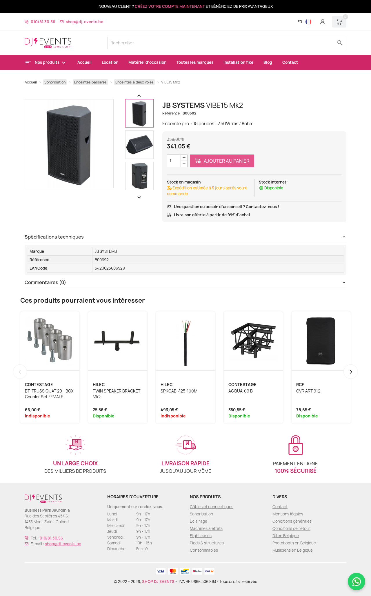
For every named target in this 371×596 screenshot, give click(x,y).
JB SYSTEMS (106, 251)
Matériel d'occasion (147, 62)
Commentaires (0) (45, 282)
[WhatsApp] (356, 581)
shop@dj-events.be (84, 21)
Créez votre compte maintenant (170, 6)
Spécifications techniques (54, 237)
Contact (290, 62)
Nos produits (47, 62)
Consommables (204, 550)
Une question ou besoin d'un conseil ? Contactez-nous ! (226, 206)
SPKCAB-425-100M (179, 391)
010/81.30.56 (43, 21)
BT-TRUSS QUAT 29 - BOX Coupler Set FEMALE (49, 393)
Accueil (84, 62)
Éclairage (198, 521)
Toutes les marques (195, 62)
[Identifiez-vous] (322, 22)
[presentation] (20, 371)
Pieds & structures (207, 543)
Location (110, 62)
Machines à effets (206, 528)
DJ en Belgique (285, 535)
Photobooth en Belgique (294, 543)
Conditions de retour (291, 528)
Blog (267, 62)
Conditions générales (292, 521)
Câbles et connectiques (211, 506)
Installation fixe (238, 62)
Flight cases (201, 535)
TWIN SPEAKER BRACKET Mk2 (116, 393)
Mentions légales (287, 514)
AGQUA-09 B (240, 391)
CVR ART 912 (308, 391)
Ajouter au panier (226, 161)
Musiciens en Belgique (292, 550)
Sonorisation (201, 514)
